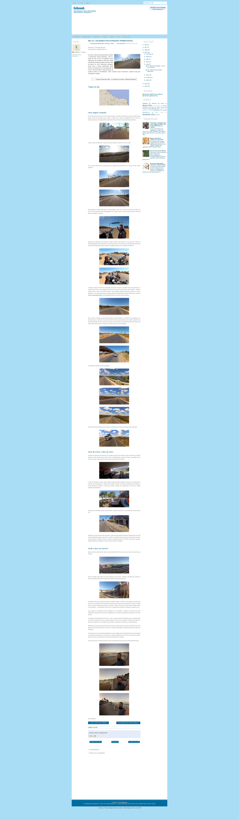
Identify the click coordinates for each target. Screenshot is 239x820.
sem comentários (121, 43)
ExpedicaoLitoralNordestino (97, 43)
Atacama (154, 103)
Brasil (145, 105)
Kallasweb (79, 8)
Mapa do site (76, 36)
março (148, 75)
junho (147, 61)
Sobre (87, 3)
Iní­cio (74, 3)
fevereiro (148, 77)
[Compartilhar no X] (93, 736)
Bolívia (162, 103)
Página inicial (115, 742)
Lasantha (120, 807)
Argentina (145, 103)
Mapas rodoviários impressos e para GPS (156, 139)
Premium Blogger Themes (129, 807)
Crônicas (145, 108)
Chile (152, 107)
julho (147, 59)
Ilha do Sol (147, 110)
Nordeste (107, 43)
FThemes (106, 807)
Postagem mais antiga (134, 742)
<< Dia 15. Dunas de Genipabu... (98, 723)
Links (118, 36)
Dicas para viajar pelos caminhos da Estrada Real (157, 164)
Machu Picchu (159, 112)
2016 (146, 50)
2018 (146, 44)
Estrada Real (153, 109)
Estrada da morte (163, 108)
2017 (146, 47)
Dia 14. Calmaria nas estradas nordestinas (110, 41)
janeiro (148, 80)
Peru (156, 114)
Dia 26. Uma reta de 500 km (95, 295)
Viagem (112, 43)
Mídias (112, 36)
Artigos (105, 36)
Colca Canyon (161, 107)
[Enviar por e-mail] (90, 736)
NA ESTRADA (96, 36)
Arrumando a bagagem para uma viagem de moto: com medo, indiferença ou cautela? (158, 125)
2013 (146, 86)
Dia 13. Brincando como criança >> (128, 723)
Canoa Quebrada (156, 105)
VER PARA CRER (86, 36)
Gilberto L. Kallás (80, 52)
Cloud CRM (138, 807)
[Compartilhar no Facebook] (95, 736)
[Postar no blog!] (91, 736)
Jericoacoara (156, 110)
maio (147, 64)
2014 (146, 83)
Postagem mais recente (95, 742)
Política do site (126, 36)
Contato (81, 3)
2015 (146, 52)
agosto (148, 56)
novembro (149, 54)
